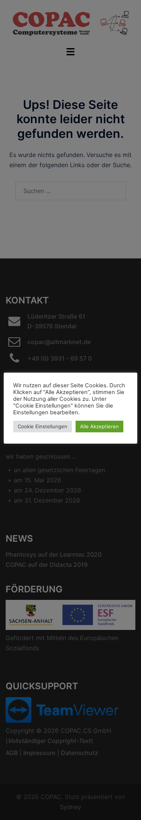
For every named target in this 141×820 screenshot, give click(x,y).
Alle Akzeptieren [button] (99, 426)
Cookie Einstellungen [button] (42, 426)
